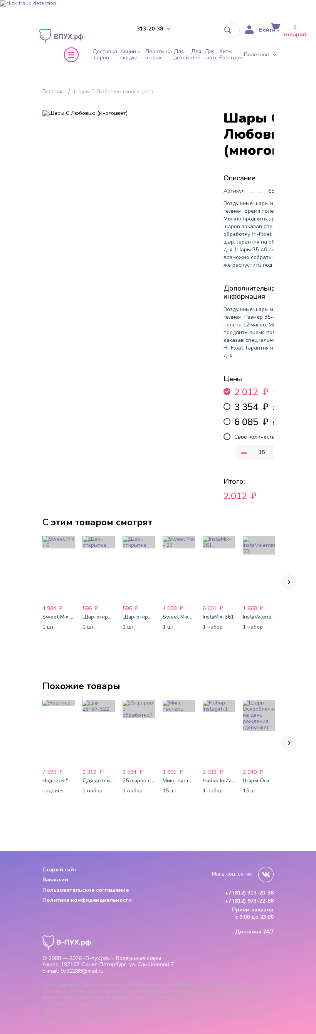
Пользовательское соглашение (85, 890)
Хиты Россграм (231, 55)
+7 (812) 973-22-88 (249, 901)
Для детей (181, 55)
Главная (52, 91)
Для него (210, 55)
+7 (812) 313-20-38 (249, 893)
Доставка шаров (104, 55)
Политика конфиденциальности (87, 900)
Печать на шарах (158, 55)
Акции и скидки (130, 55)
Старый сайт (59, 869)
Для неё (196, 55)
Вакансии (55, 879)
